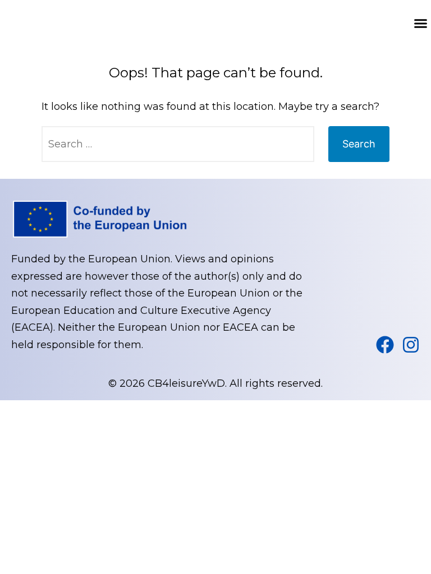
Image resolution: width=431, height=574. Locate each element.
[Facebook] (385, 345)
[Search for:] (178, 144)
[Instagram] (411, 345)
